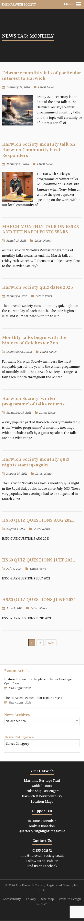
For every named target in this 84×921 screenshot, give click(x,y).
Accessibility (12, 899)
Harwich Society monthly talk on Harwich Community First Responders (38, 150)
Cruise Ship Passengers (42, 791)
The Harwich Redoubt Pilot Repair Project (33, 698)
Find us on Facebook (42, 866)
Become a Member (42, 820)
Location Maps (42, 801)
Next (51, 643)
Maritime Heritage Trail (42, 780)
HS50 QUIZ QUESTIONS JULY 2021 (38, 560)
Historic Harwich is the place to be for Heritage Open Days (38, 681)
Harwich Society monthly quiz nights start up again (35, 462)
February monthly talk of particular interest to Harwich (41, 75)
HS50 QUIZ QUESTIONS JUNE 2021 (39, 600)
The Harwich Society (19, 4)
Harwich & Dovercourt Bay (42, 796)
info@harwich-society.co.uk (42, 855)
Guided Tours (42, 785)
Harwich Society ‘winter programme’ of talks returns (33, 401)
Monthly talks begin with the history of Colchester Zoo (34, 340)
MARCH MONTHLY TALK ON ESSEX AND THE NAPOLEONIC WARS (40, 229)
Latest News (46, 87)
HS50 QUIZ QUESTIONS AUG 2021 (38, 520)
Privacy (31, 899)
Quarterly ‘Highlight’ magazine (42, 831)
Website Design (70, 899)
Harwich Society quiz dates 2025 (37, 287)
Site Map (47, 899)
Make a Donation (42, 826)
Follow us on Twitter (42, 861)
